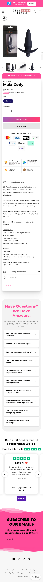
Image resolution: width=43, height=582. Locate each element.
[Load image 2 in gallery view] (21, 67)
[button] (3, 11)
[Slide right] (40, 67)
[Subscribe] (35, 539)
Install (31, 3)
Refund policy (9, 573)
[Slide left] (2, 67)
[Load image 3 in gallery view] (32, 67)
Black (8, 101)
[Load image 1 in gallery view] (10, 67)
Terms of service (34, 573)
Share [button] (8, 285)
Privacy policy (22, 573)
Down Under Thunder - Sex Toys (24, 570)
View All (21, 498)
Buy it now (22, 126)
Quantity (6, 106)
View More (21, 478)
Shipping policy (22, 576)
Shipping (6, 92)
